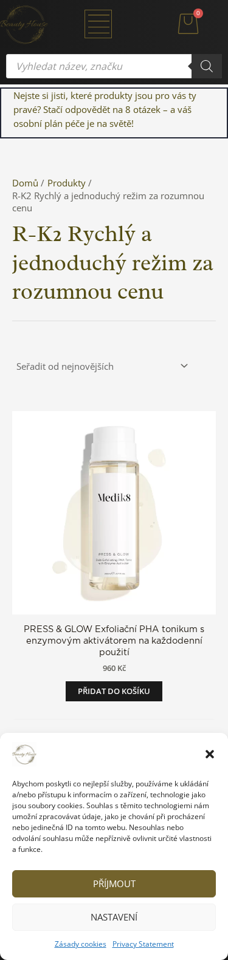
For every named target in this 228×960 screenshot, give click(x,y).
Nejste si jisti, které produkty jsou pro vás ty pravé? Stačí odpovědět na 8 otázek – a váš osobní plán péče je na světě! (104, 109)
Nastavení (114, 917)
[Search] (207, 66)
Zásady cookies (80, 944)
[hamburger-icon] (98, 24)
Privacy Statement (143, 944)
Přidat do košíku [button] (114, 691)
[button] (210, 754)
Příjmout (114, 883)
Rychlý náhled (114, 603)
